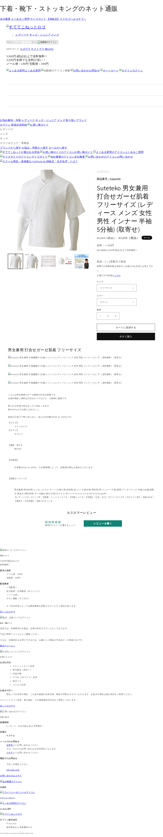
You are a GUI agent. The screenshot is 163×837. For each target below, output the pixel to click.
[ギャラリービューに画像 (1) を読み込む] (15, 261)
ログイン (137, 70)
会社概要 (5, 19)
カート (115, 70)
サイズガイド (38, 19)
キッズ (39, 34)
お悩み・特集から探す (35, 147)
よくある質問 (33, 70)
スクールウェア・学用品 (14, 143)
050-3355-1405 (12, 770)
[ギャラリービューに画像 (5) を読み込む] (81, 261)
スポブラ (25, 49)
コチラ (9, 752)
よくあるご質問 (20, 19)
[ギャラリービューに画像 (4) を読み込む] (64, 261)
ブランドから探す (10, 147)
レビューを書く (103, 523)
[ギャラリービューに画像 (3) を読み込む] (48, 261)
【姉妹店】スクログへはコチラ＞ (66, 19)
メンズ (55, 34)
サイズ (100, 281)
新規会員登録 (19, 124)
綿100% (49, 49)
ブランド (76, 120)
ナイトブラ (37, 49)
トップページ (103, 171)
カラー (100, 295)
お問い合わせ (125, 156)
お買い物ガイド (83, 152)
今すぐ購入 (126, 336)
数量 (99, 309)
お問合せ (94, 70)
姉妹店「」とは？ (62, 161)
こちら (117, 275)
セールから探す (58, 147)
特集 (10, 120)
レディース (22, 34)
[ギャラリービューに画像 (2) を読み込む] (32, 261)
